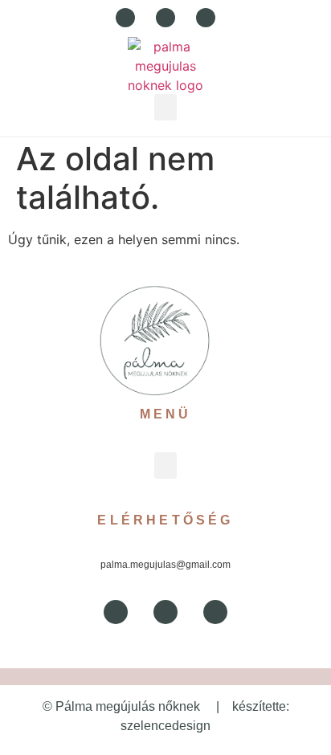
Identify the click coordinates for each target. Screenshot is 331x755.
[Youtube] (165, 17)
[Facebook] (125, 17)
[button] (165, 107)
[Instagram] (205, 17)
